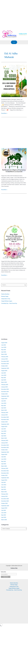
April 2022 (3, 463)
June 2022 (3, 459)
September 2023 (5, 424)
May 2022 (3, 461)
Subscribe (3, 571)
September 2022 (5, 452)
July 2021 (3, 482)
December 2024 (5, 389)
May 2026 (3, 349)
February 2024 (4, 412)
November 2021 (5, 473)
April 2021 (3, 489)
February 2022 (4, 468)
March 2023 (4, 438)
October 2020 (4, 503)
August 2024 (4, 398)
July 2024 (3, 400)
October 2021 (4, 475)
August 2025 (4, 370)
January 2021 (4, 496)
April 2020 (3, 517)
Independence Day (5, 298)
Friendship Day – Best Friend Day (9, 303)
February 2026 (4, 356)
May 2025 (3, 377)
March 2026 (4, 354)
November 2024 (5, 391)
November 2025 (5, 363)
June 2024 (3, 403)
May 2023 (3, 433)
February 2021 (4, 494)
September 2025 (5, 368)
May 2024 (3, 405)
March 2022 (4, 466)
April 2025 (3, 379)
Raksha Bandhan (5, 294)
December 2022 (5, 445)
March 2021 (4, 491)
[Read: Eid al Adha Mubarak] (14, 160)
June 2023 (3, 431)
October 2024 (4, 393)
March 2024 (4, 410)
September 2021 (5, 477)
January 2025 (4, 386)
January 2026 (4, 359)
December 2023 (5, 417)
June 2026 (3, 347)
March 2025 (4, 382)
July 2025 (3, 373)
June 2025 (3, 375)
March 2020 (4, 519)
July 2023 (3, 428)
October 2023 (4, 421)
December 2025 (5, 361)
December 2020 (5, 498)
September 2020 (5, 505)
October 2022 (4, 449)
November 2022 (5, 447)
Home (14, 42)
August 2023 (4, 426)
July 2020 (3, 510)
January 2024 (4, 414)
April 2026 (3, 352)
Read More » (4, 113)
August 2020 (4, 508)
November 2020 (5, 501)
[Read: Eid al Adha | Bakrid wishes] (14, 241)
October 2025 (4, 366)
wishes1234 (23, 33)
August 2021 (4, 480)
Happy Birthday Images (6, 301)
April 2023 (3, 435)
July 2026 (3, 345)
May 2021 (3, 487)
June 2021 (3, 484)
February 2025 (4, 384)
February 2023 (4, 440)
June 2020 (3, 512)
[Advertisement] (14, 14)
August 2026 (4, 342)
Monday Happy (4, 296)
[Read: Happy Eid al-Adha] (14, 80)
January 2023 (4, 442)
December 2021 (5, 470)
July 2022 (3, 456)
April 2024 (3, 407)
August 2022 (4, 454)
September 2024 (5, 396)
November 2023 (5, 419)
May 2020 (3, 515)
